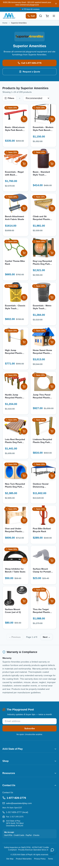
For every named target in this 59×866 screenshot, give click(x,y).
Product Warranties (24, 859)
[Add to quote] (24, 119)
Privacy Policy (40, 859)
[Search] (40, 16)
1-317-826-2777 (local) (17, 812)
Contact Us (7, 792)
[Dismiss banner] (56, 3)
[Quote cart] (47, 16)
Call (33, 16)
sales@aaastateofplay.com (19, 803)
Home (4, 23)
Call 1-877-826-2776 (31, 63)
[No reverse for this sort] (19, 98)
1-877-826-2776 (16, 797)
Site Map (9, 859)
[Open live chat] (52, 850)
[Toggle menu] (54, 16)
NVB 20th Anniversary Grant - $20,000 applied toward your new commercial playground (27, 3)
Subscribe (29, 728)
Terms (50, 859)
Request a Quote (31, 71)
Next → (46, 637)
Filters (11, 98)
